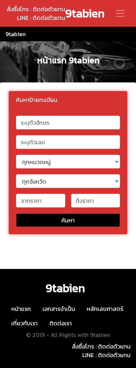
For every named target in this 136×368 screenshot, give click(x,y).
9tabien (84, 13)
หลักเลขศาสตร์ (105, 308)
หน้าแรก (21, 308)
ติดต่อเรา (60, 323)
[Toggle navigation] (120, 13)
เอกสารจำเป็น (58, 308)
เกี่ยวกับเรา (24, 323)
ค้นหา (68, 220)
